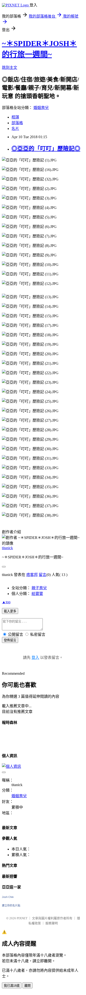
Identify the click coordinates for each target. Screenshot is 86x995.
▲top (6, 602)
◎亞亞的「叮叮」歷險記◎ (45, 149)
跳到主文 (9, 68)
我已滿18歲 (12, 985)
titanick (7, 548)
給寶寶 (37, 594)
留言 (42, 575)
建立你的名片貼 (11, 905)
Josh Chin (8, 897)
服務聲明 (51, 923)
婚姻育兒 (41, 108)
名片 (15, 129)
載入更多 (10, 611)
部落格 (17, 123)
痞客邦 (32, 575)
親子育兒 (39, 588)
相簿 (15, 117)
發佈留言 (10, 640)
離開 (27, 985)
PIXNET (22, 918)
